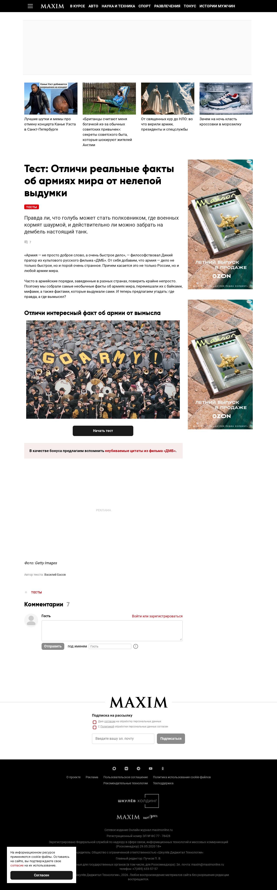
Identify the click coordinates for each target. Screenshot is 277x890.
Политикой (107, 726)
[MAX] (114, 768)
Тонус (190, 6)
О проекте (73, 777)
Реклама (92, 777)
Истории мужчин (217, 6)
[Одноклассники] (162, 768)
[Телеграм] (138, 768)
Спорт (144, 6)
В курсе (77, 6)
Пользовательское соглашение (125, 777)
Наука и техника (118, 6)
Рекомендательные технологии (125, 783)
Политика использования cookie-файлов (182, 777)
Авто (93, 6)
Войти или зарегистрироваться (157, 616)
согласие (109, 721)
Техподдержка (163, 783)
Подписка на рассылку (112, 715)
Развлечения (167, 6)
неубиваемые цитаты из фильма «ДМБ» (140, 451)
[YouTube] (150, 768)
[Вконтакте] (126, 768)
